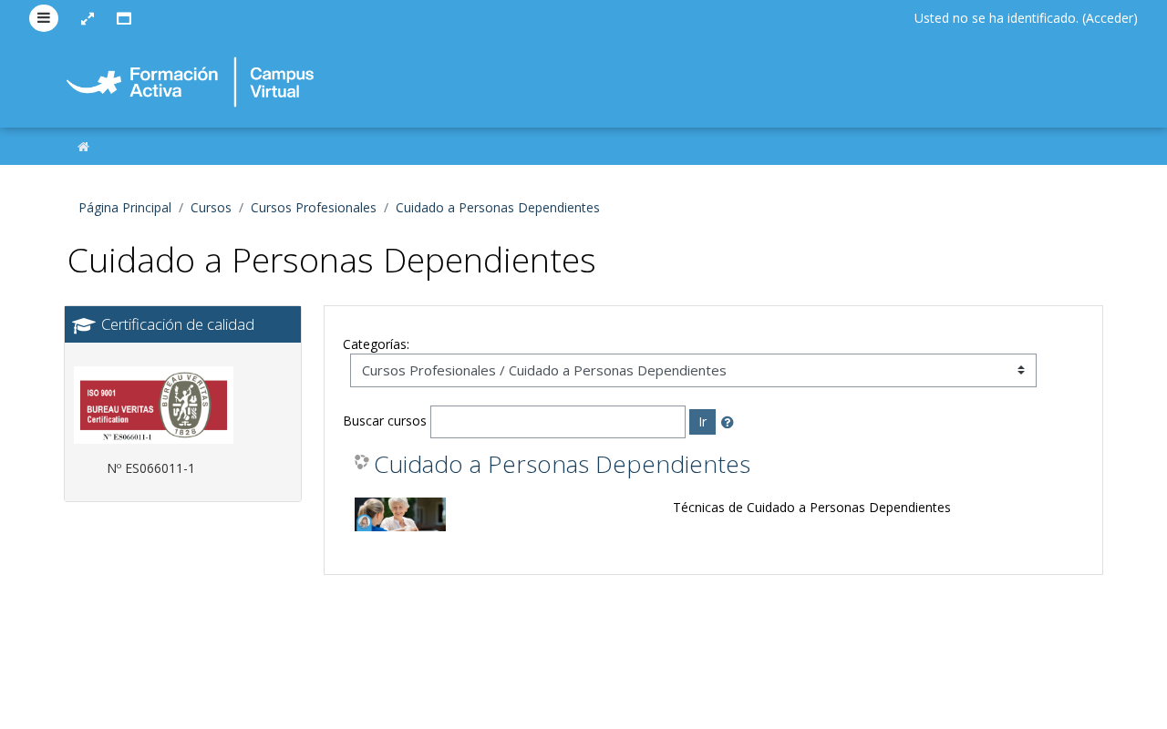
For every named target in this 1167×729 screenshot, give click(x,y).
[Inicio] (83, 146)
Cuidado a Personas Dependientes (498, 207)
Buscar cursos (385, 420)
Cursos (211, 207)
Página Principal (124, 207)
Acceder (1109, 17)
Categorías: (376, 344)
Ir (702, 421)
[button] (731, 422)
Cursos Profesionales (314, 207)
